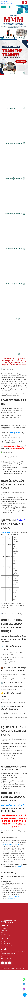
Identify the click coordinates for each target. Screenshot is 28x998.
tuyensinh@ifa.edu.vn (13, 896)
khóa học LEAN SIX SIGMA (10, 844)
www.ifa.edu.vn (10, 898)
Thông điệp (4, 930)
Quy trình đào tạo (6, 935)
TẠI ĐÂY (20, 866)
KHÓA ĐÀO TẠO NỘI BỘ (12, 805)
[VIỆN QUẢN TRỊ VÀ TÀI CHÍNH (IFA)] (7, 2)
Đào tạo (3, 941)
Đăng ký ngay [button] (9, 37)
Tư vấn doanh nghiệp (6, 945)
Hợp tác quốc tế (5, 943)
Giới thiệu (3, 928)
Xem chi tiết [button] (19, 37)
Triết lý (3, 933)
